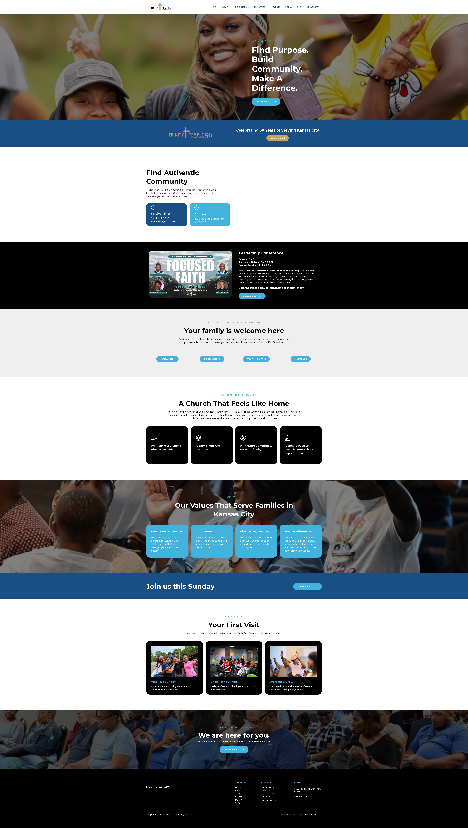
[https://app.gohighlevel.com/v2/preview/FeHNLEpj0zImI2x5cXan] (160, 7)
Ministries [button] (260, 7)
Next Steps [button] (241, 7)
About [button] (224, 7)
